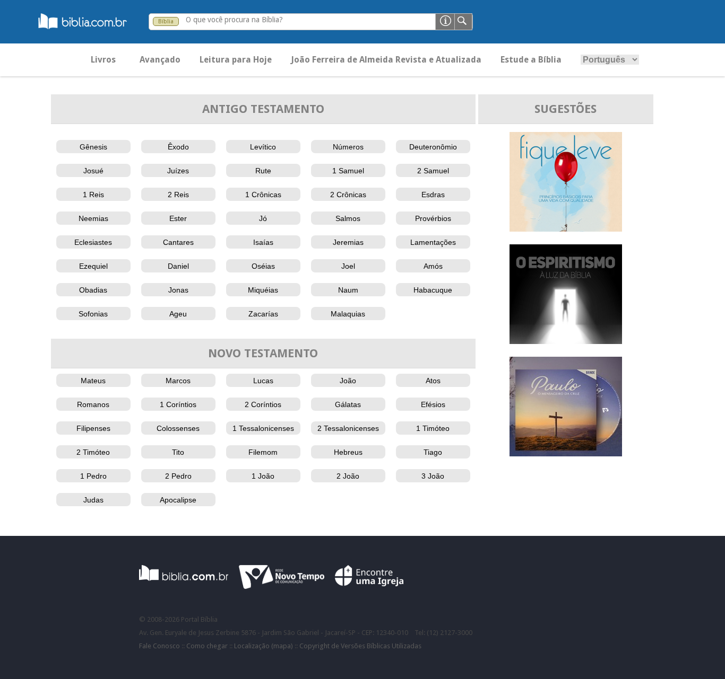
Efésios (433, 404)
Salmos (347, 218)
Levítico (263, 147)
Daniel (178, 266)
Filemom (263, 452)
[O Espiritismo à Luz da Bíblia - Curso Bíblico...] (566, 341)
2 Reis (178, 194)
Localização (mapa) (263, 646)
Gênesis (93, 147)
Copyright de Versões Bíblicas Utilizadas (360, 646)
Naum (348, 290)
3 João (432, 476)
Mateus (93, 380)
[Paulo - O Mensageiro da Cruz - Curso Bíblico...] (566, 453)
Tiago (433, 452)
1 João (263, 476)
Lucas (263, 380)
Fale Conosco (159, 646)
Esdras (433, 194)
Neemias (93, 218)
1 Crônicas (263, 194)
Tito (178, 452)
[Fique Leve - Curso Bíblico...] (566, 229)
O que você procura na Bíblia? (234, 19)
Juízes (178, 170)
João (348, 380)
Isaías (263, 242)
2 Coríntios (263, 404)
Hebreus (348, 452)
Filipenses (93, 428)
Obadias (93, 290)
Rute (263, 170)
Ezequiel (93, 266)
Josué (93, 170)
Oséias (263, 266)
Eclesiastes (93, 242)
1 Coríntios (178, 404)
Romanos (93, 404)
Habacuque (432, 290)
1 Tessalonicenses (263, 428)
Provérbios (433, 218)
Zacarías (263, 314)
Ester (178, 218)
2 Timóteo (93, 452)
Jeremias (348, 242)
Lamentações (433, 242)
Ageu (178, 314)
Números (348, 147)
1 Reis (93, 194)
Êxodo (178, 147)
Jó (263, 218)
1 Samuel (348, 170)
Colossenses (178, 428)
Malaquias (348, 314)
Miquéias (263, 290)
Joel (348, 266)
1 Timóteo (433, 428)
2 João (347, 476)
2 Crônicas (348, 194)
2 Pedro (178, 476)
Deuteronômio (433, 147)
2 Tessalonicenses (348, 428)
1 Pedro (93, 476)
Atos (433, 380)
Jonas (178, 290)
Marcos (178, 380)
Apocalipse (178, 500)
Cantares (178, 242)
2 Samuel (433, 170)
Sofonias (93, 314)
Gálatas (348, 404)
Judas (93, 500)
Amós (433, 266)
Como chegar (207, 646)
